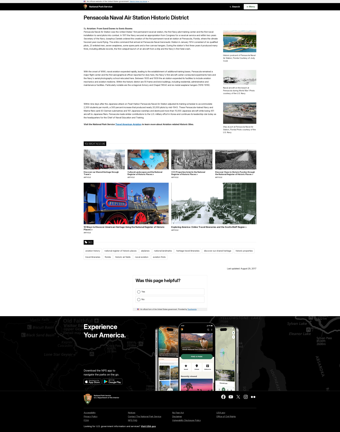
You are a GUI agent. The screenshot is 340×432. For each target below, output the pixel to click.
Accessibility (90, 412)
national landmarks (163, 250)
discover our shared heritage (217, 250)
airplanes (145, 250)
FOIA (86, 420)
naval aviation (141, 257)
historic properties (244, 250)
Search (236, 6)
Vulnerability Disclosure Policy (186, 420)
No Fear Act (178, 412)
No (142, 299)
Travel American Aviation (128, 124)
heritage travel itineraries (187, 250)
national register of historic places (121, 250)
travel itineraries (92, 257)
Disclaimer (177, 416)
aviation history (92, 250)
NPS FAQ (132, 420)
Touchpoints (192, 309)
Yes (143, 291)
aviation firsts (159, 257)
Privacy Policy (90, 416)
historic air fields (123, 257)
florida (108, 257)
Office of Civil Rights (226, 416)
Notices (131, 412)
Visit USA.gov (148, 426)
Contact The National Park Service (144, 416)
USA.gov (220, 412)
